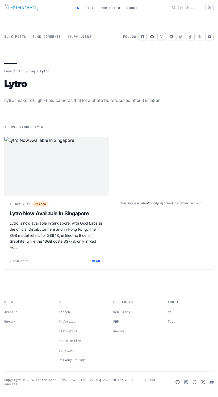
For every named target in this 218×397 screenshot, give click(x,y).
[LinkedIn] (171, 36)
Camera (40, 204)
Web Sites (121, 312)
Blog (74, 8)
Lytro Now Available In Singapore (49, 213)
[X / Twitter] (200, 36)
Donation (66, 350)
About (132, 8)
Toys (171, 322)
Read (98, 261)
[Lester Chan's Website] (21, 7)
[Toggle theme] (209, 7)
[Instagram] (161, 36)
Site (90, 8)
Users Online (70, 341)
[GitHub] (152, 36)
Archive (10, 312)
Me (169, 312)
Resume (118, 331)
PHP (116, 322)
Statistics (68, 331)
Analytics (67, 322)
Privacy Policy (72, 360)
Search (64, 312)
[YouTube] (209, 36)
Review (9, 322)
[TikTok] (190, 36)
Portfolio (110, 8)
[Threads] (181, 36)
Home (8, 71)
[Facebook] (142, 36)
